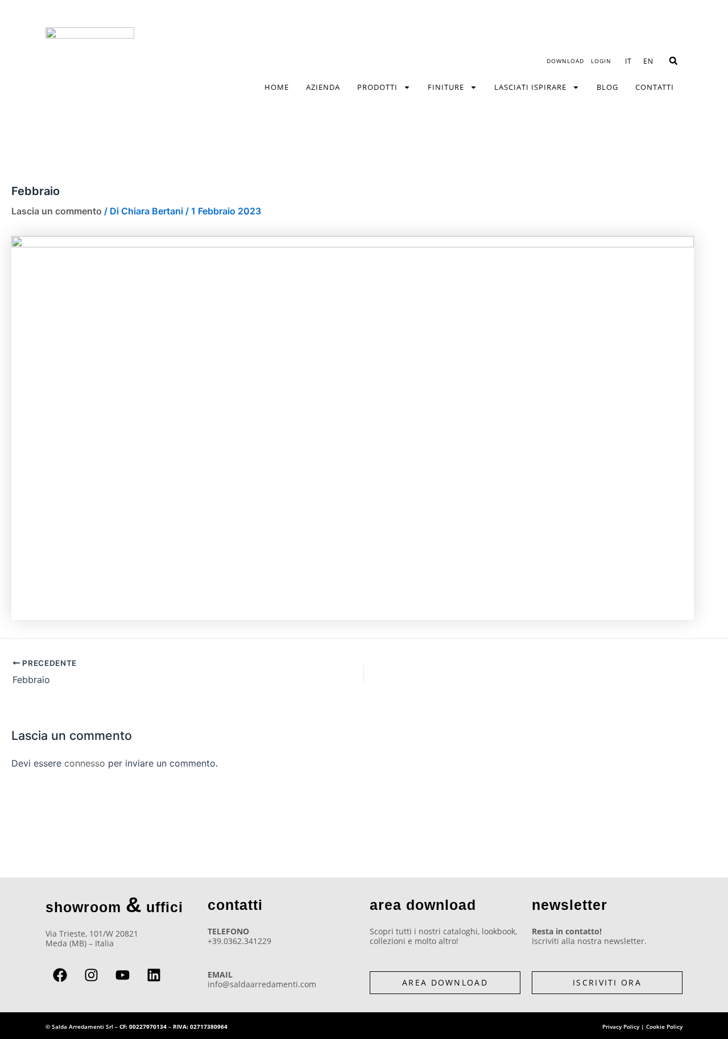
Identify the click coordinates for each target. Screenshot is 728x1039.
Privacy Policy (620, 1026)
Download (565, 61)
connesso (84, 763)
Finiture (446, 87)
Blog (607, 87)
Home (276, 87)
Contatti (654, 87)
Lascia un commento (56, 211)
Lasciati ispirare (530, 87)
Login (601, 61)
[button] (673, 61)
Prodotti (377, 87)
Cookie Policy (664, 1026)
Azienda (323, 87)
